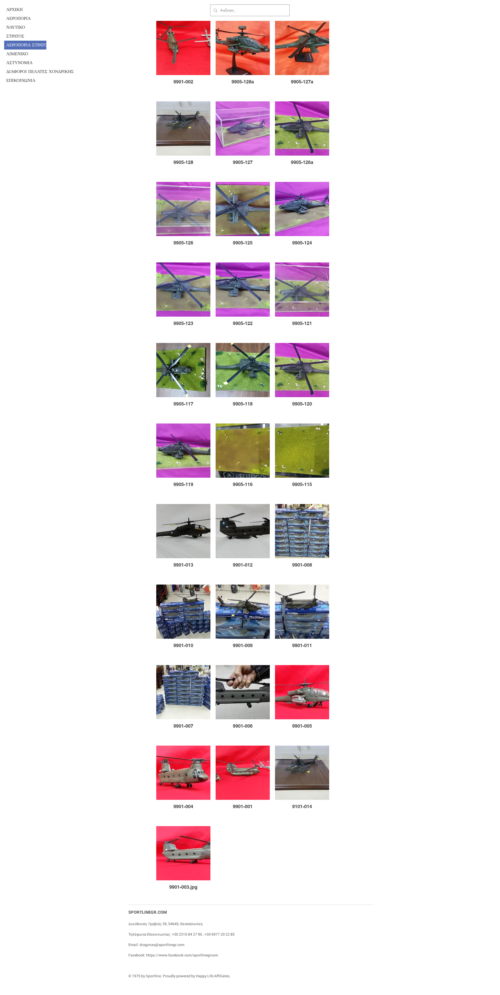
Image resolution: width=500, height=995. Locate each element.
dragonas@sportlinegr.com (162, 944)
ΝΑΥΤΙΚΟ (15, 27)
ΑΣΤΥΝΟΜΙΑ (19, 62)
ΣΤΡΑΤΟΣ (15, 36)
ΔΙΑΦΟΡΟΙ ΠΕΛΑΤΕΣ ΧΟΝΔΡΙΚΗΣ (26, 71)
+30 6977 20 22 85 (219, 934)
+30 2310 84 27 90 (187, 934)
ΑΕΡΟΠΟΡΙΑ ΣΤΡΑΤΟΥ (26, 45)
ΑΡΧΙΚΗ (14, 9)
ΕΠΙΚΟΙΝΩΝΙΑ (20, 80)
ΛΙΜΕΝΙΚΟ (17, 54)
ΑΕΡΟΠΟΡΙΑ (18, 18)
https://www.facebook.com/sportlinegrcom (182, 955)
